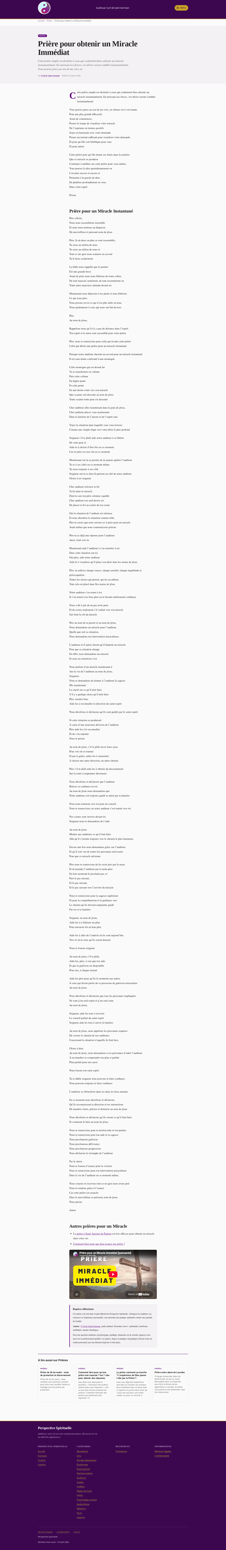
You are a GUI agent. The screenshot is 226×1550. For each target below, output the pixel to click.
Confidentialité (162, 1455)
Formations (121, 1451)
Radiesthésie (83, 1504)
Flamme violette (84, 1473)
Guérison (81, 1477)
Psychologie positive (87, 1499)
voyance (81, 1517)
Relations (81, 1508)
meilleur (81, 1486)
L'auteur (42, 1464)
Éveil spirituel (83, 1469)
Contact (42, 1460)
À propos (42, 1455)
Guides (80, 1482)
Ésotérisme (82, 1464)
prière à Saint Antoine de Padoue (94, 1233)
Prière (49, 20)
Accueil (41, 20)
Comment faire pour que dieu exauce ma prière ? (99, 1244)
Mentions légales (163, 1451)
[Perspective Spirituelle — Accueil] (44, 8)
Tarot (79, 1513)
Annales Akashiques (86, 1460)
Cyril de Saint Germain (50, 76)
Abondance (82, 1451)
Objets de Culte (84, 1491)
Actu (79, 1455)
